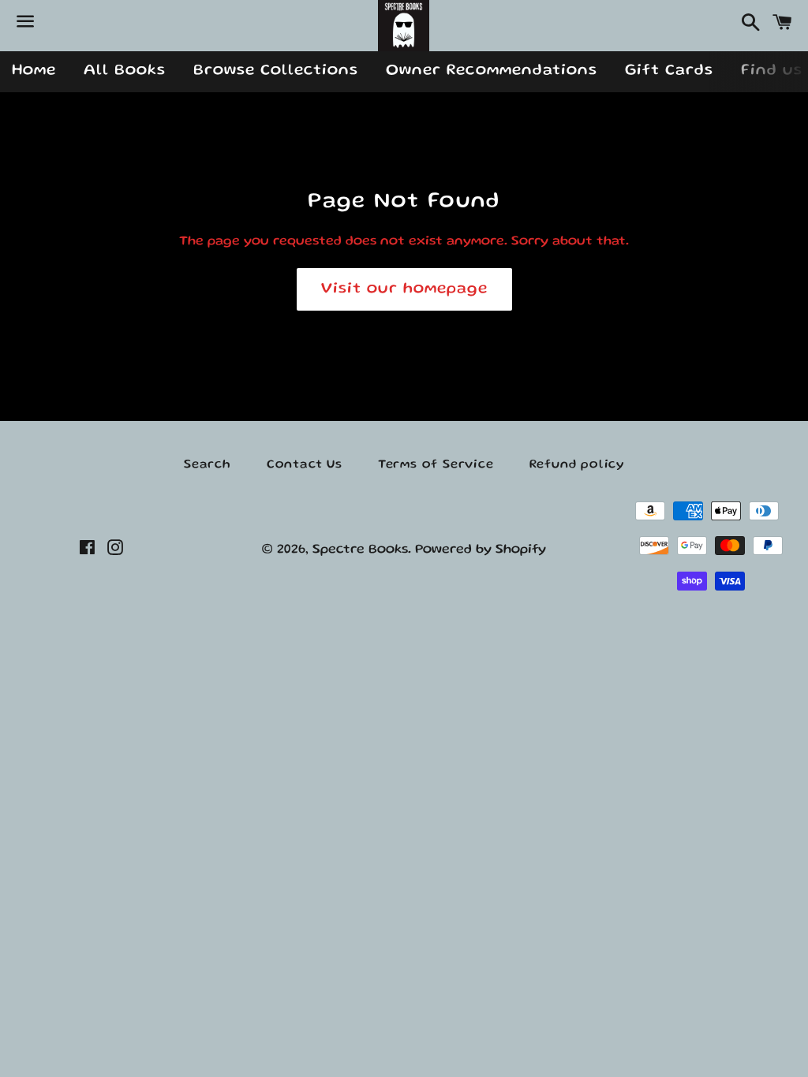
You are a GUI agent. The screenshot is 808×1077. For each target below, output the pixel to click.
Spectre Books (360, 550)
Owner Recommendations (491, 71)
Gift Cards (669, 71)
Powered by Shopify (480, 550)
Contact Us (304, 465)
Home (34, 71)
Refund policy (576, 465)
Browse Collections (275, 71)
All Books (125, 71)
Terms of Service (436, 465)
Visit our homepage (404, 289)
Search (207, 465)
